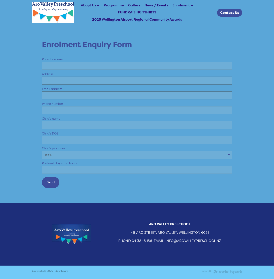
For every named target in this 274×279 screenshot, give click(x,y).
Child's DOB (50, 133)
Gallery (134, 5)
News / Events (156, 5)
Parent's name (52, 59)
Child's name (51, 118)
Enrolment (182, 5)
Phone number (52, 103)
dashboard (61, 271)
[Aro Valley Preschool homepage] (53, 12)
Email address (52, 88)
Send (51, 182)
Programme (114, 5)
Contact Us (229, 12)
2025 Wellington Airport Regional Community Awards (137, 19)
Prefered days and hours (59, 163)
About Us (89, 5)
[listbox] (137, 155)
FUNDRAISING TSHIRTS (137, 12)
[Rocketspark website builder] (222, 272)
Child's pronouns (53, 148)
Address (47, 74)
